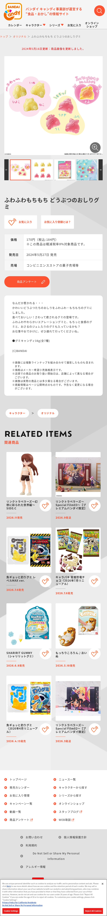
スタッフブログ (69, 811)
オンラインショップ (72, 803)
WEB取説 (65, 819)
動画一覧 (15, 811)
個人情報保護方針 (75, 837)
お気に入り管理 (20, 795)
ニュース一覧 (67, 779)
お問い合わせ (34, 837)
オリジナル (48, 413)
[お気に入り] (45, 505)
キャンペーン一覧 (21, 803)
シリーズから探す (70, 795)
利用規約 (31, 845)
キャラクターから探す (73, 787)
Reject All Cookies (93, 911)
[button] (6, 169)
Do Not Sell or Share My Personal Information (56, 856)
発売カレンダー (20, 787)
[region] (53, 897)
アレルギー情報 (36, 867)
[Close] (102, 884)
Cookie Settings (11, 911)
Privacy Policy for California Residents (19, 902)
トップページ (18, 779)
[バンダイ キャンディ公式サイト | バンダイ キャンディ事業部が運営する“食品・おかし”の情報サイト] (13, 12)
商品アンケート (27, 282)
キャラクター (17, 413)
